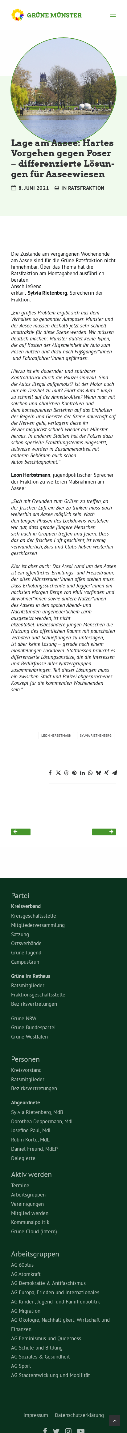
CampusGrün (25, 961)
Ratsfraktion (86, 188)
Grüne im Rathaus (30, 976)
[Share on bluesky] (98, 773)
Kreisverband (26, 906)
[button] (113, 15)
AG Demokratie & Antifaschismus (48, 1283)
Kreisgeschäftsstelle (33, 915)
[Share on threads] (66, 773)
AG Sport (21, 1366)
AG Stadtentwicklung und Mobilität (50, 1375)
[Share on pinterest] (74, 773)
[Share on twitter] (58, 773)
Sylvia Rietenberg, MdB (37, 1112)
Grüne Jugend (26, 952)
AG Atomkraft (26, 1274)
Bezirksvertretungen (34, 1003)
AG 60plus (22, 1264)
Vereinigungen (27, 1204)
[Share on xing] (106, 773)
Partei (20, 895)
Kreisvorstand (26, 1070)
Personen (25, 1059)
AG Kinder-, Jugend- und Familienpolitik (55, 1301)
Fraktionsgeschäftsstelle (38, 994)
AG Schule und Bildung (37, 1347)
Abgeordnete (25, 1102)
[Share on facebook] (50, 773)
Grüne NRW (23, 1018)
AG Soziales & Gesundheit (40, 1356)
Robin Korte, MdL (30, 1139)
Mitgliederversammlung (38, 925)
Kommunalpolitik (30, 1222)
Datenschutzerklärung (79, 1415)
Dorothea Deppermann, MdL (42, 1121)
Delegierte (23, 1158)
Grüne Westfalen (29, 1036)
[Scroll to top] (114, 1419)
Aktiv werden (31, 1174)
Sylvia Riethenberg (96, 735)
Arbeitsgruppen (28, 1194)
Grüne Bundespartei (33, 1027)
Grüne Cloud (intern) (34, 1231)
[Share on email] (114, 773)
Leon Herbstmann (56, 735)
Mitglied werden (29, 1213)
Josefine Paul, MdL (31, 1130)
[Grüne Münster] (52, 14)
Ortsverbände (26, 943)
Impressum (35, 1415)
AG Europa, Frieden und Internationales (55, 1292)
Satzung (20, 934)
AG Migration (25, 1310)
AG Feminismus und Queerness (46, 1338)
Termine (20, 1185)
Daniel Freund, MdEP (34, 1148)
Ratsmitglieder (27, 985)
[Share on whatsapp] (90, 773)
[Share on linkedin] (82, 773)
